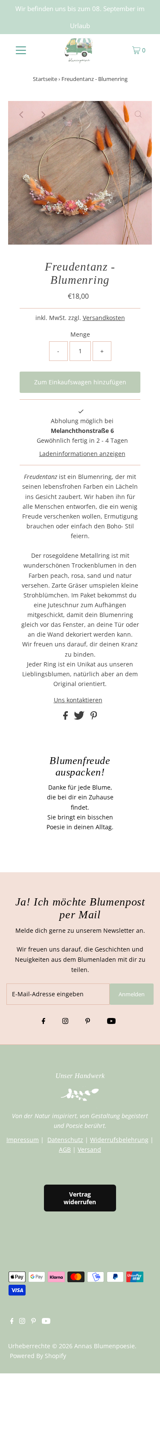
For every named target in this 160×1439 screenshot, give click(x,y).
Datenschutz (65, 1140)
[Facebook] (43, 1021)
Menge (80, 334)
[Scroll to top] (142, 1421)
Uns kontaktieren (78, 700)
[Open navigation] (21, 50)
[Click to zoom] (138, 114)
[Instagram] (65, 1021)
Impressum (22, 1140)
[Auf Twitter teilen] (80, 717)
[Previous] (21, 114)
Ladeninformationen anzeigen (82, 454)
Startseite (45, 79)
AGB (65, 1149)
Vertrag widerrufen (80, 1197)
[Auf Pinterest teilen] (93, 717)
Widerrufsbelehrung (119, 1140)
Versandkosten (104, 318)
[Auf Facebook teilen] (66, 717)
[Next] (42, 114)
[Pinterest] (87, 1021)
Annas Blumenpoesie (104, 1346)
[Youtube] (111, 1021)
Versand (89, 1149)
